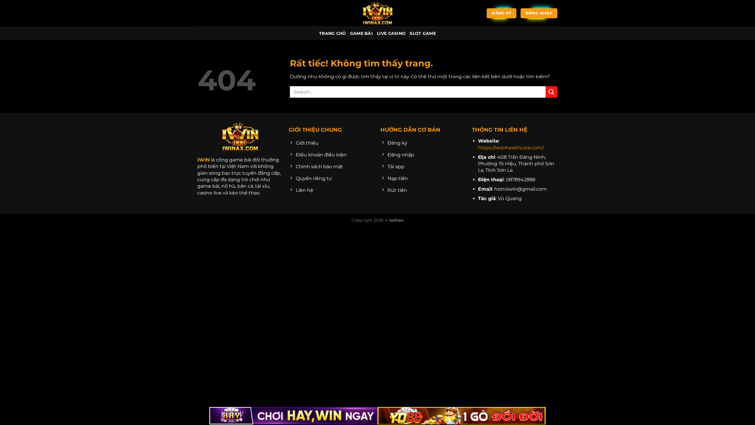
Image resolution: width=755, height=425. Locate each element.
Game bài (361, 33)
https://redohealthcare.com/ (511, 148)
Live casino (391, 33)
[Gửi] (551, 92)
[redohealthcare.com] (377, 13)
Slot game (423, 33)
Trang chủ (332, 33)
